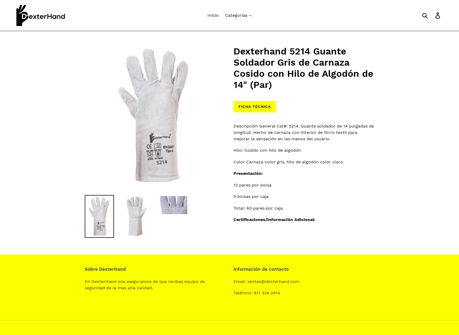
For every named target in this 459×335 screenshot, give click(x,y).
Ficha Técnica (255, 106)
